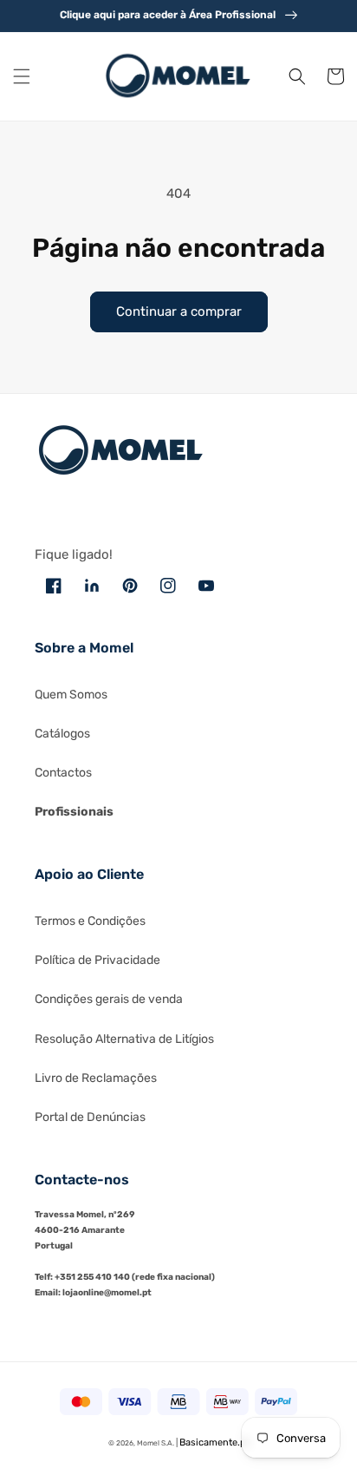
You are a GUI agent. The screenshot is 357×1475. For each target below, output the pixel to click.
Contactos (63, 772)
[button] (22, 76)
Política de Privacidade (97, 960)
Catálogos (62, 733)
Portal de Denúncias (90, 1117)
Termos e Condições (90, 921)
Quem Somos (71, 694)
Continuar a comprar (179, 311)
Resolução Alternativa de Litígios (124, 1039)
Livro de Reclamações (96, 1078)
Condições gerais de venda (109, 999)
